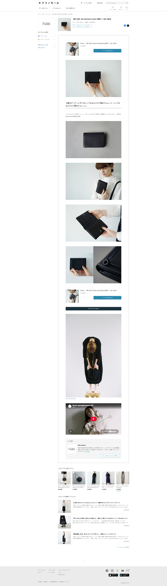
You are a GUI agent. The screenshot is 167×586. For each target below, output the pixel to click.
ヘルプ (59, 572)
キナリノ (40, 572)
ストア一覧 (51, 572)
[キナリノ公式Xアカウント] (117, 570)
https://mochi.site (72, 398)
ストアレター (48, 14)
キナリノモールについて (64, 570)
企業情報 (40, 581)
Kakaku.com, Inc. (125, 582)
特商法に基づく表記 (43, 45)
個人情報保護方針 (53, 581)
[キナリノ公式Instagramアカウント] (112, 570)
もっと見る (87, 451)
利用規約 (45, 581)
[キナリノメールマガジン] (127, 570)
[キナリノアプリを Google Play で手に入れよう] (124, 576)
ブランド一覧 (52, 570)
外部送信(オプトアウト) (64, 581)
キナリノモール (41, 14)
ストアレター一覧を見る (123, 547)
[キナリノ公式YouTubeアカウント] (122, 570)
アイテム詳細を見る (107, 50)
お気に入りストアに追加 (83, 26)
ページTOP (85, 560)
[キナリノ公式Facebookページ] (107, 570)
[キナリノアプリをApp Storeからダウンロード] (113, 576)
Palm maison (82, 445)
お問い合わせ (41, 47)
